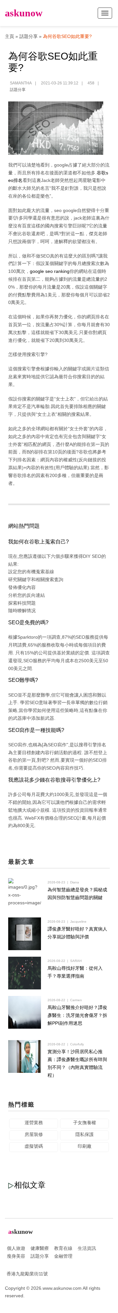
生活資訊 (87, 1248)
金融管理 (63, 1256)
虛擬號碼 (34, 1146)
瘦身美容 (16, 1256)
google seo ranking (49, 271)
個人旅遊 (16, 1248)
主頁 (9, 36)
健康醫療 (39, 1248)
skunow (24, 13)
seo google (65, 210)
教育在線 (63, 1248)
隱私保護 (84, 1134)
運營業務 (34, 1122)
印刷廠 (84, 1146)
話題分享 (28, 36)
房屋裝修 (34, 1134)
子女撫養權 (84, 1122)
